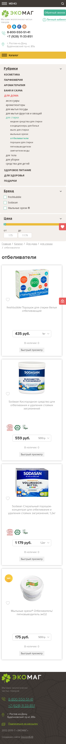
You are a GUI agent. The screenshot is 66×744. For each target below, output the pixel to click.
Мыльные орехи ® (19, 208)
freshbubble (14, 197)
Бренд (9, 191)
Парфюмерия (13, 79)
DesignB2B (27, 737)
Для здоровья (14, 175)
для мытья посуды (17, 109)
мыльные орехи (19, 134)
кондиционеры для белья (24, 125)
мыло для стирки (19, 129)
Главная (6, 243)
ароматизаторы (15, 105)
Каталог (18, 243)
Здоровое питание (17, 170)
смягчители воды (20, 150)
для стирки (12, 117)
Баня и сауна (13, 90)
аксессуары (12, 100)
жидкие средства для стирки (26, 121)
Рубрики (11, 69)
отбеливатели (19, 138)
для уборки (12, 159)
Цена (8, 218)
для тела (11, 155)
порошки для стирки (21, 142)
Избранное (62, 226)
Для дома (11, 95)
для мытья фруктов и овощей (24, 113)
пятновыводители (20, 146)
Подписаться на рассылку (23, 723)
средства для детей (17, 163)
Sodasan (13, 202)
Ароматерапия (14, 85)
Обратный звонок (55, 12)
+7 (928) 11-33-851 (20, 36)
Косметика (12, 74)
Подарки (10, 180)
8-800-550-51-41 (18, 32)
